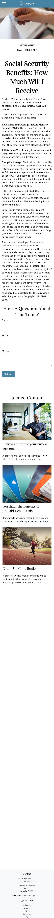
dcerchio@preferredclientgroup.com (27, 895)
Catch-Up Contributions (21, 568)
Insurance (27, 914)
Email (5, 335)
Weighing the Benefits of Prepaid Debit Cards (21, 508)
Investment (27, 908)
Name (5, 319)
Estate (27, 911)
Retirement (27, 905)
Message (6, 350)
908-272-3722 (30, 878)
